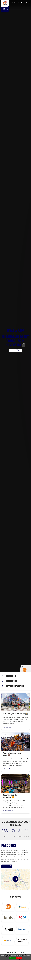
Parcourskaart (7, 866)
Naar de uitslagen (15, 350)
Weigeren (19, 957)
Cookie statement (26, 955)
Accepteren (12, 957)
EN (23, 2)
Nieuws (14, 2)
